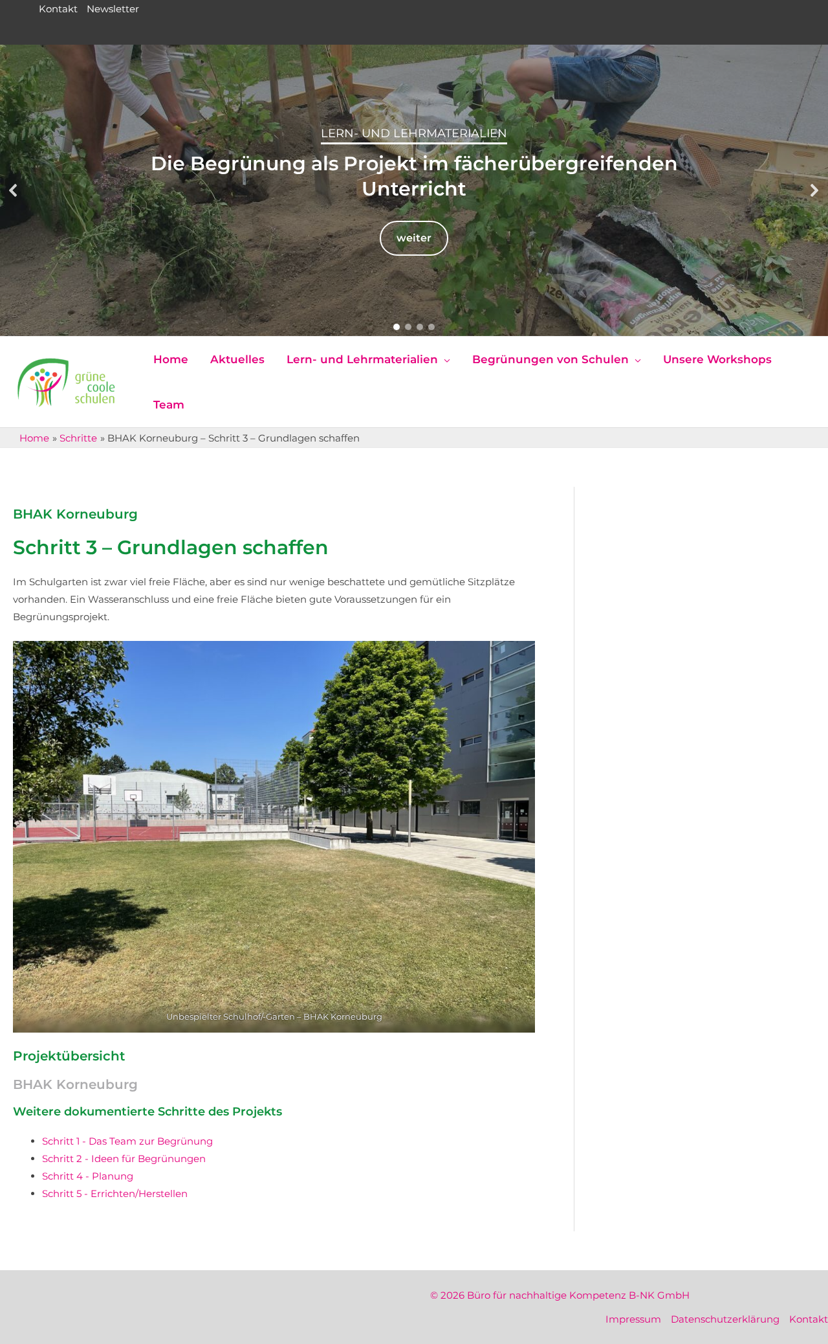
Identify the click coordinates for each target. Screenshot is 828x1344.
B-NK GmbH (659, 1295)
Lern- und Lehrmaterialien (414, 133)
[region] (414, 190)
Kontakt (58, 9)
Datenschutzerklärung (725, 1319)
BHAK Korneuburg (75, 514)
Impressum (633, 1319)
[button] (13, 190)
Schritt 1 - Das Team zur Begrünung (127, 1141)
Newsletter (113, 9)
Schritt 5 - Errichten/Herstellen (115, 1193)
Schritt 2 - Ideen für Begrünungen (124, 1158)
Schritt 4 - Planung (87, 1176)
